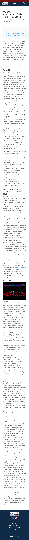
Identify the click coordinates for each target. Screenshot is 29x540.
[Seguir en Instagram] (16, 518)
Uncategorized (18, 19)
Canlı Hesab (8, 31)
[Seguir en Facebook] (13, 518)
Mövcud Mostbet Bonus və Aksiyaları (15, 33)
